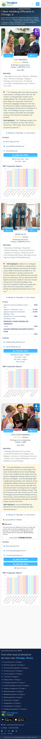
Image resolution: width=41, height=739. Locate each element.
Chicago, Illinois (24, 658)
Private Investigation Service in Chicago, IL (16, 685)
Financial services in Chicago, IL (13, 671)
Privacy (4, 733)
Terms (10, 733)
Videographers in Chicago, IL (12, 703)
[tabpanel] (20, 42)
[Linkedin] (16, 731)
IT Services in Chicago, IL (11, 677)
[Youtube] (13, 731)
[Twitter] (5, 731)
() (25, 62)
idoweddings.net (12, 151)
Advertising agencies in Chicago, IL (14, 665)
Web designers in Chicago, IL (12, 706)
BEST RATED (4, 9)
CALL (8, 55)
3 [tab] (20, 51)
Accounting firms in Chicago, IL (13, 662)
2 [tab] (18, 51)
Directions (26, 67)
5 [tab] (23, 51)
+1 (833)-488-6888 (13, 728)
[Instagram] (9, 731)
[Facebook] (1, 731)
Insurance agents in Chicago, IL (13, 674)
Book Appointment (12, 141)
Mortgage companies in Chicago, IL (14, 682)
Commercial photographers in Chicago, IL (16, 668)
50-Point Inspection (7, 21)
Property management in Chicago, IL (14, 688)
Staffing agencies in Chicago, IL (13, 697)
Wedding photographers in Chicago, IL (15, 709)
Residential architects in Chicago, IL (14, 694)
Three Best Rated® (19, 737)
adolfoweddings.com (13, 347)
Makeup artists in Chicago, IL (12, 680)
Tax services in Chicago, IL (11, 700)
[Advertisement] (20, 628)
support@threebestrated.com (15, 725)
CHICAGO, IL (13, 9)
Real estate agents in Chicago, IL (13, 691)
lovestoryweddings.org (14, 555)
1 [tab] (17, 51)
